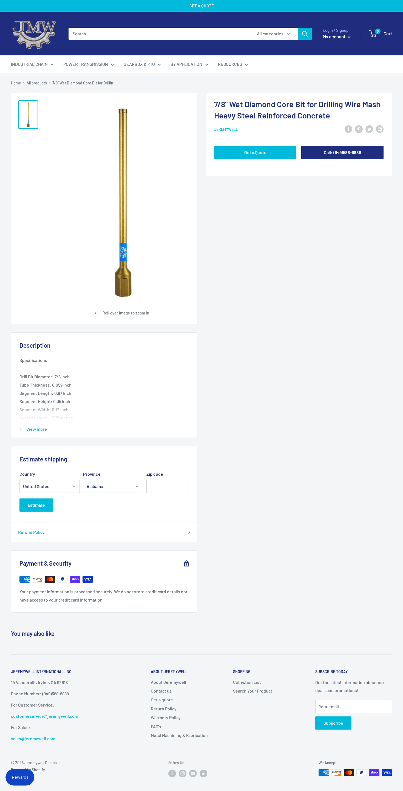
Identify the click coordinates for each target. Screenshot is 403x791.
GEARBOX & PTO (139, 64)
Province (92, 474)
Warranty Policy (166, 717)
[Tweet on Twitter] (369, 128)
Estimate (36, 505)
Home (16, 83)
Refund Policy (31, 532)
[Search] (305, 34)
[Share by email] (380, 128)
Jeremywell (226, 129)
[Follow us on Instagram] (182, 773)
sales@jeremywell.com (33, 738)
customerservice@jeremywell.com (44, 716)
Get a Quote (255, 152)
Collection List (247, 682)
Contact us (161, 690)
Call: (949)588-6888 (342, 152)
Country (27, 474)
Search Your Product (252, 690)
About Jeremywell (168, 682)
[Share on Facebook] (348, 128)
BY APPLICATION (186, 64)
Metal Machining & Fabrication (179, 735)
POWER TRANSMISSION (85, 64)
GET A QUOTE (201, 5)
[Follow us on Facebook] (172, 773)
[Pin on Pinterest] (359, 128)
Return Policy (164, 708)
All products (37, 83)
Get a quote (162, 699)
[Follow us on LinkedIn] (203, 773)
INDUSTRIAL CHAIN (29, 64)
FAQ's (156, 726)
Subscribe (333, 722)
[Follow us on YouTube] (193, 773)
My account (334, 36)
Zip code (154, 474)
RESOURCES (230, 64)
